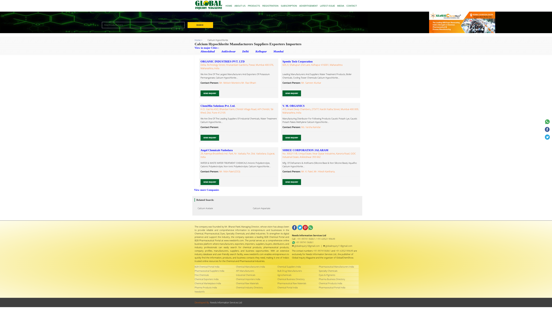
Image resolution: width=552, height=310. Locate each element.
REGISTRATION (270, 6)
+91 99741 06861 (304, 242)
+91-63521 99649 (326, 238)
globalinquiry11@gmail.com (339, 245)
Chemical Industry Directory (249, 287)
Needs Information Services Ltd (226, 302)
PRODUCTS (254, 6)
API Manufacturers (245, 270)
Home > (198, 40)
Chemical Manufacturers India (250, 266)
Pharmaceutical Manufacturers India (336, 266)
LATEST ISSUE (327, 6)
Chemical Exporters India (206, 279)
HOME (229, 6)
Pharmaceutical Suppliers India (209, 270)
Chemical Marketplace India (208, 283)
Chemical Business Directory (291, 279)
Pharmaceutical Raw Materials (291, 283)
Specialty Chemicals (328, 270)
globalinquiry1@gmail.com (307, 245)
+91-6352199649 (345, 250)
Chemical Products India (330, 283)
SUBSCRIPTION (289, 6)
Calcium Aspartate (260, 208)
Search (200, 25)
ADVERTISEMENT (308, 6)
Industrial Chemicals (245, 275)
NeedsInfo (200, 291)
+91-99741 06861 (306, 238)
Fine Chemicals (202, 275)
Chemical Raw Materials (247, 283)
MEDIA (340, 6)
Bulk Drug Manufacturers (289, 270)
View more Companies (206, 189)
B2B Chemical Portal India (207, 266)
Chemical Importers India (248, 279)
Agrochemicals (284, 275)
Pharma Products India (206, 287)
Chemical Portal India (287, 287)
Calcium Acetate (204, 208)
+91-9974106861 (322, 250)
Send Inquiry (209, 93)
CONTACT (351, 6)
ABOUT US (240, 6)
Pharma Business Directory (332, 279)
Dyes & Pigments (327, 275)
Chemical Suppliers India (289, 266)
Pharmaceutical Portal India (332, 287)
